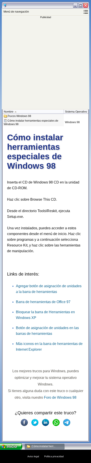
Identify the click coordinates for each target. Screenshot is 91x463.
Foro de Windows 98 (60, 397)
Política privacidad (54, 456)
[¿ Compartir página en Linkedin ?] (45, 422)
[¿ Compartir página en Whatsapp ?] (56, 422)
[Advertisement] (45, 64)
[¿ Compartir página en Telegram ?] (66, 422)
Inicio (12, 446)
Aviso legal (33, 456)
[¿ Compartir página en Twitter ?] (34, 422)
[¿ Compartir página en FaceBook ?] (24, 422)
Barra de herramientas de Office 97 (43, 302)
